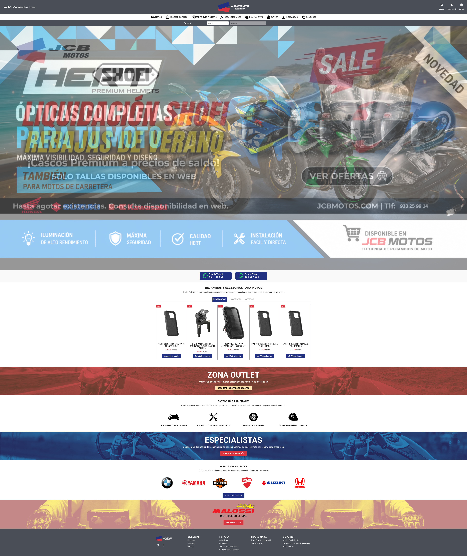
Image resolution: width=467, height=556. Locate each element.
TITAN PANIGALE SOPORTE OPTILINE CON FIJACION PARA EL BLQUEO (202, 346)
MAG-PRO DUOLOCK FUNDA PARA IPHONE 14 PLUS (171, 345)
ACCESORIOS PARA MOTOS (174, 425)
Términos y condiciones (228, 546)
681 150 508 (216, 276)
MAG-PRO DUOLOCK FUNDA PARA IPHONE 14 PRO (264, 345)
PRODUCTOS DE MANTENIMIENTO (213, 425)
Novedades (235, 299)
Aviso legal (223, 540)
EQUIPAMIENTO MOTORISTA (293, 425)
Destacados (219, 299)
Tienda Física (251, 274)
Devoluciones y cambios (229, 549)
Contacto (191, 543)
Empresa (191, 540)
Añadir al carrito (172, 356)
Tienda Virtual (216, 274)
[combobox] (218, 23)
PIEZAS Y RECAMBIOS (253, 425)
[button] (156, 17)
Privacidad (223, 543)
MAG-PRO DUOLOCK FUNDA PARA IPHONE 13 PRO (296, 345)
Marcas (190, 546)
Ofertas (249, 299)
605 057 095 (252, 276)
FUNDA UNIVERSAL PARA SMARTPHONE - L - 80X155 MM (233, 345)
